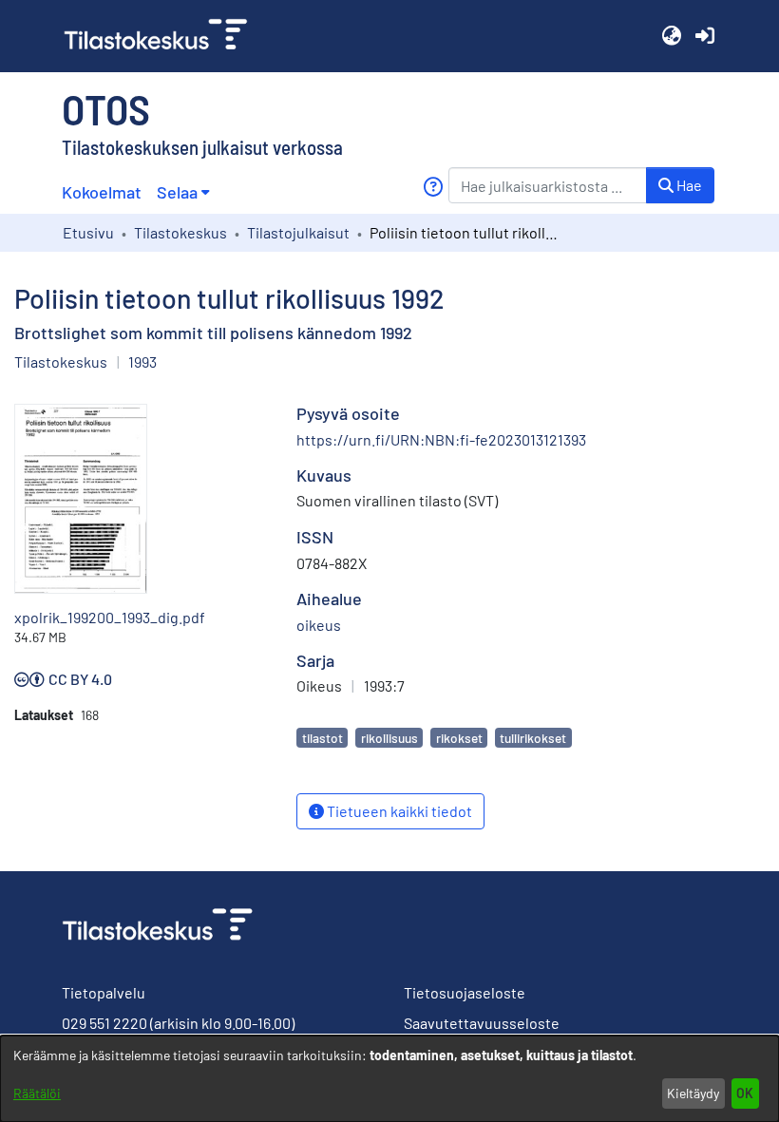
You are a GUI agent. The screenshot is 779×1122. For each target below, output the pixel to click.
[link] (163, 36)
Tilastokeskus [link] (180, 232)
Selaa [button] (177, 191)
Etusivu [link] (88, 232)
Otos (106, 108)
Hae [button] (688, 185)
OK (744, 1093)
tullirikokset (533, 738)
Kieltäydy (693, 1093)
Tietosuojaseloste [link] (464, 992)
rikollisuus (389, 738)
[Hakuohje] (433, 187)
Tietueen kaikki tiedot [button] (398, 811)
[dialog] (389, 1079)
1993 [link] (142, 361)
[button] (671, 36)
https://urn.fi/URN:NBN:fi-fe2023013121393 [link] (441, 439)
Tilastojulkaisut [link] (298, 232)
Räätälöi (37, 1093)
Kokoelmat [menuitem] (102, 191)
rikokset (459, 738)
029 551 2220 (104, 1023)
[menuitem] (183, 192)
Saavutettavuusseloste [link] (482, 1023)
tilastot (322, 738)
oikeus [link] (318, 625)
